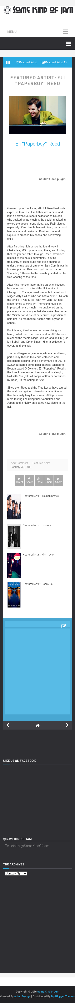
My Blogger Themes (63, 996)
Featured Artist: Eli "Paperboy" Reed (37, 80)
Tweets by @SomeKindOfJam (27, 845)
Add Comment (19, 462)
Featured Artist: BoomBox (38, 584)
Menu (12, 32)
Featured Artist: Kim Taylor (38, 554)
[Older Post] (67, 725)
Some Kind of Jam (48, 991)
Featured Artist (41, 462)
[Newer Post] (7, 725)
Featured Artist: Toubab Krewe (41, 496)
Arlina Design (22, 996)
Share (29, 482)
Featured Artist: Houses (37, 525)
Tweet (19, 482)
